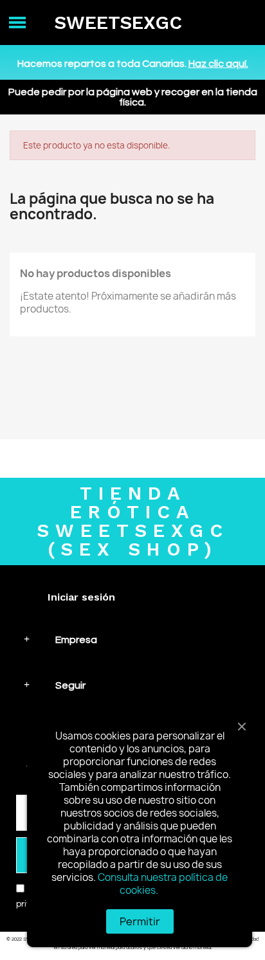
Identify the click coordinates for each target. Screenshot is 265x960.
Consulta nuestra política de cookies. (163, 884)
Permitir (140, 921)
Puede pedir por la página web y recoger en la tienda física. (132, 97)
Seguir (70, 685)
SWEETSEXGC (118, 22)
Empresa (76, 640)
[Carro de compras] (241, 23)
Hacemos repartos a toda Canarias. (132, 64)
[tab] (132, 639)
